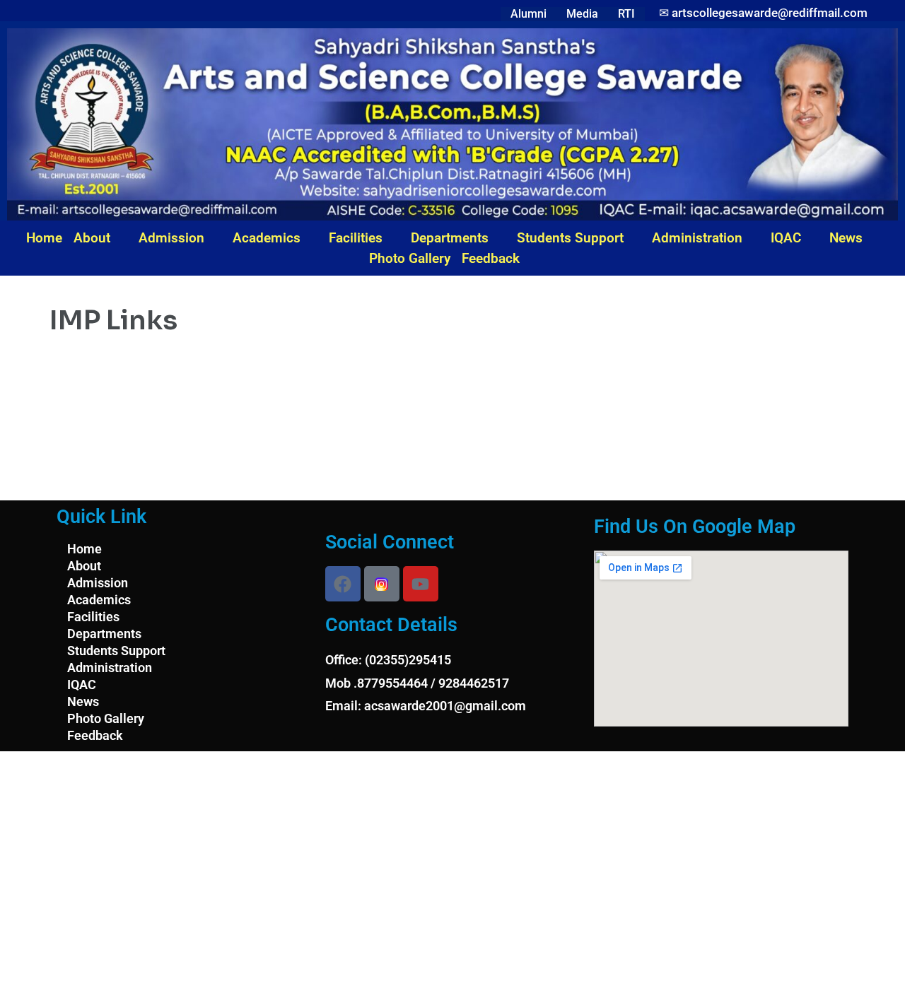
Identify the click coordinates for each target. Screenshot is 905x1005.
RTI (626, 13)
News (846, 238)
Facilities (356, 238)
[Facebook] (343, 583)
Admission (171, 238)
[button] (100, 238)
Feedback (491, 258)
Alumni (528, 13)
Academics (266, 238)
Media (582, 13)
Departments (450, 238)
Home (44, 238)
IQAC (786, 238)
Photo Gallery (409, 258)
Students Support (570, 238)
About (92, 238)
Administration (697, 238)
